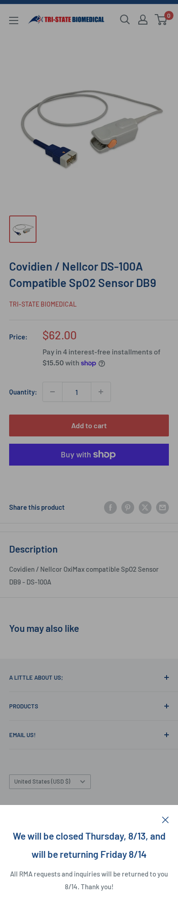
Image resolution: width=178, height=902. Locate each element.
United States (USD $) (42, 781)
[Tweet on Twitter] (145, 507)
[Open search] (125, 20)
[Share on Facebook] (110, 507)
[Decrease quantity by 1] (52, 391)
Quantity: (23, 392)
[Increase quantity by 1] (100, 391)
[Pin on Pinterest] (127, 507)
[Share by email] (162, 507)
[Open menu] (13, 20)
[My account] (142, 20)
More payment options (89, 476)
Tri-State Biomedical (43, 304)
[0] (161, 19)
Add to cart (89, 425)
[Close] (165, 818)
